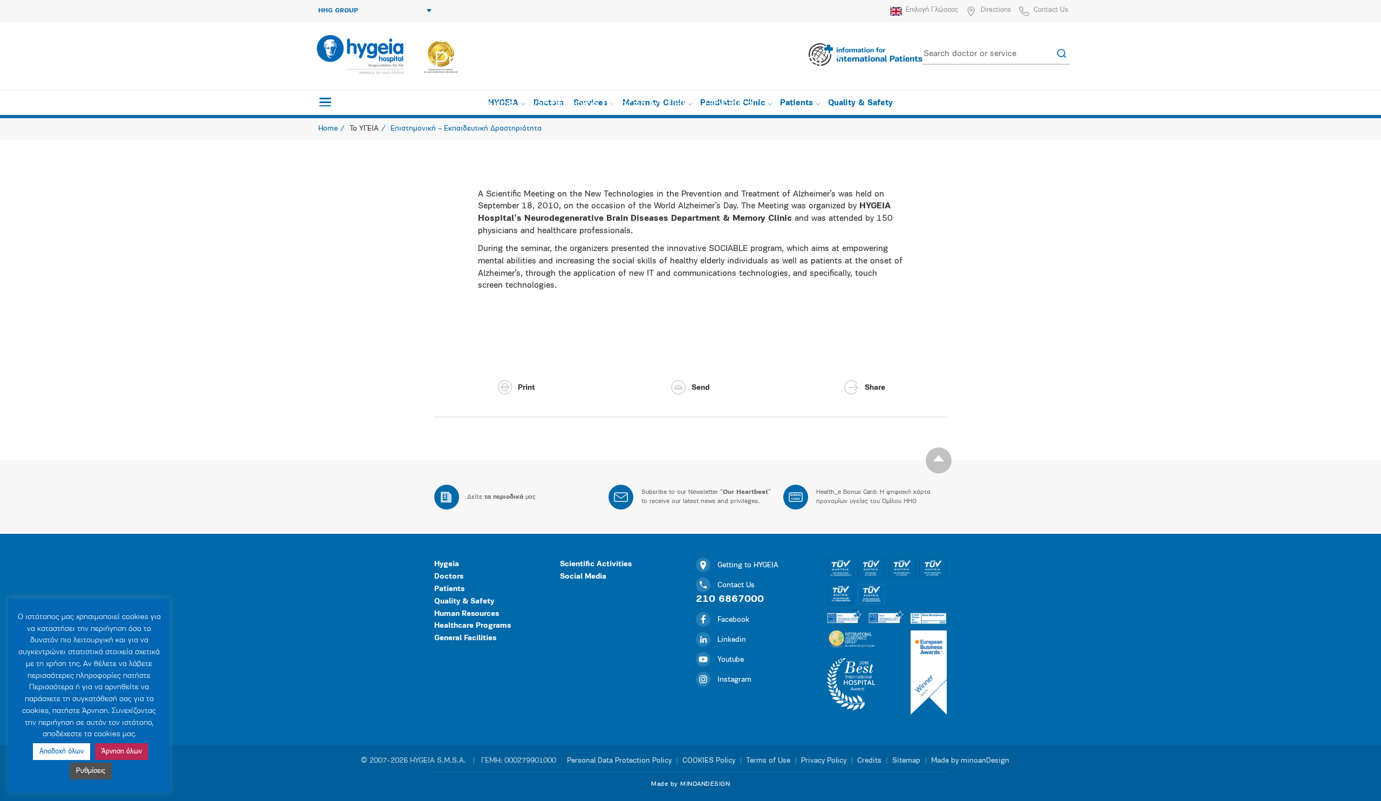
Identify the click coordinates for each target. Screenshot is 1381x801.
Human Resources (466, 614)
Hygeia (446, 564)
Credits (869, 761)
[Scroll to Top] (938, 460)
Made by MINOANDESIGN (690, 784)
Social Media (583, 577)
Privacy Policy (823, 761)
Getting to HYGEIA (747, 565)
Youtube (730, 660)
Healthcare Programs (472, 626)
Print (526, 388)
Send (700, 388)
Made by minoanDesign (970, 761)
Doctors (448, 577)
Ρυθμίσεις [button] (90, 771)
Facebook (733, 620)
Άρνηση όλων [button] (121, 751)
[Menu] (325, 102)
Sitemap (906, 761)
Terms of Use (768, 761)
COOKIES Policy (708, 761)
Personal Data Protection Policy (619, 761)
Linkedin (731, 640)
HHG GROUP (338, 11)
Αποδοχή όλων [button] (61, 751)
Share (875, 388)
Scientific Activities (596, 564)
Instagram (734, 680)
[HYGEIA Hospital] (359, 54)
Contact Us (1051, 9)
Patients (449, 589)
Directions (996, 9)
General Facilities (465, 638)
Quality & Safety (464, 602)
